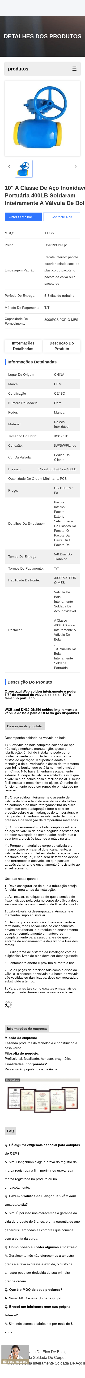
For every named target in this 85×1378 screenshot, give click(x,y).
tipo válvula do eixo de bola (40, 1352)
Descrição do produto (62, 346)
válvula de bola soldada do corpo (34, 1358)
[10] (42, 118)
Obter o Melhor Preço (25, 217)
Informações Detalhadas (23, 346)
